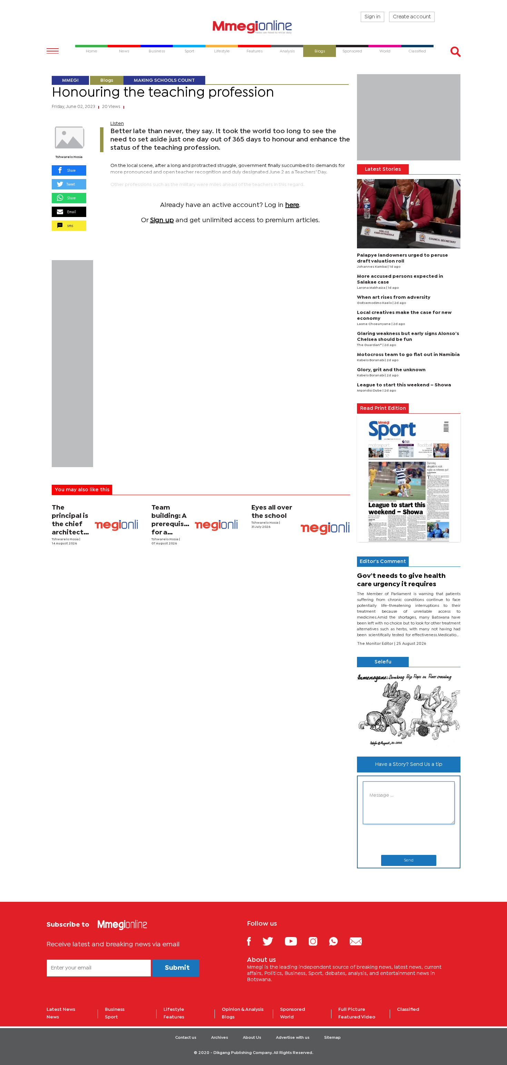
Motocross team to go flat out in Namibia (408, 355)
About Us (252, 1037)
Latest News (61, 1009)
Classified (408, 1009)
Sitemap (332, 1037)
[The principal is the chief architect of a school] (116, 525)
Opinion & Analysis (243, 1009)
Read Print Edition (383, 408)
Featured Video (356, 1017)
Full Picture (351, 1009)
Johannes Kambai (372, 266)
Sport (111, 1017)
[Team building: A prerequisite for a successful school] (216, 525)
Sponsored (292, 1009)
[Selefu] (408, 709)
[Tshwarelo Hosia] (69, 137)
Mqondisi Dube (369, 390)
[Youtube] (296, 941)
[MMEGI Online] (253, 26)
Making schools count (164, 80)
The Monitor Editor (375, 643)
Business (115, 1009)
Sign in (372, 17)
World (287, 1017)
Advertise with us (292, 1037)
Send (409, 860)
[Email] (360, 941)
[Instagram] (318, 941)
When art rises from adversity (393, 297)
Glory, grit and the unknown (391, 370)
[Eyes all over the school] (325, 528)
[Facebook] (254, 941)
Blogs (106, 80)
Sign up (162, 220)
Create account (412, 17)
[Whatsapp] (338, 941)
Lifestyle (173, 1009)
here (292, 205)
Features (173, 1017)
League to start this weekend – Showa (404, 385)
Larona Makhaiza (371, 287)
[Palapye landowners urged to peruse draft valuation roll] (408, 213)
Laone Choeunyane (374, 324)
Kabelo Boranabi (371, 360)
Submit (177, 968)
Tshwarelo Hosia (69, 157)
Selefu (383, 662)
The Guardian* (369, 345)
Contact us (185, 1037)
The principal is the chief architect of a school (70, 524)
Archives (219, 1037)
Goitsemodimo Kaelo (374, 303)
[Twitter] (273, 941)
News (53, 1017)
